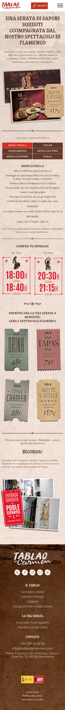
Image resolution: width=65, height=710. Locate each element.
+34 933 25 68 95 (33, 643)
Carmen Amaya (32, 596)
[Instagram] (32, 572)
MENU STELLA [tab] (17, 145)
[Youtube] (40, 572)
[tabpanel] (32, 193)
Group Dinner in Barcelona (32, 606)
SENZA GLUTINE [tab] (47, 151)
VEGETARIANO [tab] (17, 151)
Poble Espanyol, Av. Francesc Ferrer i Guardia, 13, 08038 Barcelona (32, 655)
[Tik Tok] (47, 572)
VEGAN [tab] (47, 145)
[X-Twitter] (17, 572)
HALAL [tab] (47, 156)
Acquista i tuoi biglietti (32, 622)
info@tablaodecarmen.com (32, 648)
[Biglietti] (16, 275)
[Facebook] (24, 572)
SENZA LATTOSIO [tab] (17, 156)
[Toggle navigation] (59, 5)
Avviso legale (32, 692)
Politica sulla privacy (32, 696)
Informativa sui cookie (32, 699)
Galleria (32, 601)
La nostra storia (32, 591)
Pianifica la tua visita (32, 627)
